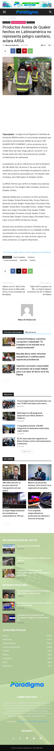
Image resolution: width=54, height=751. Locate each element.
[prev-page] (4, 381)
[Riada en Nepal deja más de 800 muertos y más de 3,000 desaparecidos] (9, 561)
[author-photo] (27, 316)
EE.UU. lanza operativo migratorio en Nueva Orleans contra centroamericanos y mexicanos (34, 441)
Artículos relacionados (13, 332)
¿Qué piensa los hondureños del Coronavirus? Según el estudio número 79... (33, 617)
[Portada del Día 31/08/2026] (9, 549)
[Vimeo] (27, 738)
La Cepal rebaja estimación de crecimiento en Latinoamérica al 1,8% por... (14, 513)
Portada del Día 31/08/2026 (28, 546)
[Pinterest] (24, 50)
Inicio (4, 18)
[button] (4, 12)
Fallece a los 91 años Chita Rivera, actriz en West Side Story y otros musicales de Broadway (14, 290)
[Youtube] (40, 738)
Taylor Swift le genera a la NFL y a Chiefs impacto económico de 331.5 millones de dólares (39, 290)
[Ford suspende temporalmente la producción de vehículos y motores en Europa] (40, 500)
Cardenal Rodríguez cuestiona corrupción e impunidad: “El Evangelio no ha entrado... (33, 572)
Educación (32, 479)
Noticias (32, 260)
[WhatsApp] (30, 50)
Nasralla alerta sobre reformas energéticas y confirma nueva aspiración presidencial (31, 356)
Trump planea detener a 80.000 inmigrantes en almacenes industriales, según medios (33, 428)
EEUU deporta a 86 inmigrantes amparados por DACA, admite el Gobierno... (30, 415)
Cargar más (26, 451)
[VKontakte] (33, 738)
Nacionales (30, 22)
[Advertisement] (27, 114)
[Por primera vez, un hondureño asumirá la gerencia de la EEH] (9, 606)
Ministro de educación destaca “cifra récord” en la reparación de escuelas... (39, 485)
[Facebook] (12, 50)
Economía (6, 507)
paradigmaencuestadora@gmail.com (32, 721)
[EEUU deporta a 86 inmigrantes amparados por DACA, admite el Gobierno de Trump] (9, 416)
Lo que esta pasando (10, 260)
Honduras (31, 257)
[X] (18, 50)
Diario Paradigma (19, 257)
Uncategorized (33, 507)
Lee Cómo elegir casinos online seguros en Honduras (27, 252)
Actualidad (12, 18)
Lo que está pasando (18, 22)
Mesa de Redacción (12, 45)
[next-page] (8, 381)
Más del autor (30, 332)
